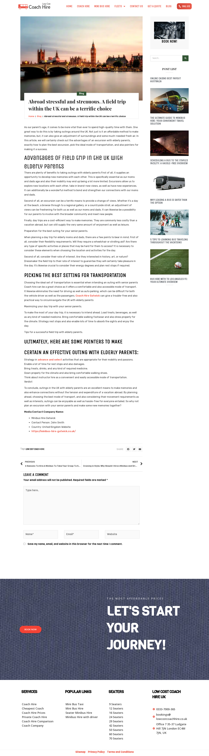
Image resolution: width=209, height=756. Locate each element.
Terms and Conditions (120, 752)
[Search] (185, 58)
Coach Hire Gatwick (88, 295)
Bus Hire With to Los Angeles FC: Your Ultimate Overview (169, 280)
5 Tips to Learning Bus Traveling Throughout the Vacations (169, 241)
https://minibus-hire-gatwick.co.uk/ (54, 431)
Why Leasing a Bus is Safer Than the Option (168, 201)
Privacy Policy (96, 752)
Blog (169, 6)
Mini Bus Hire (102, 6)
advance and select (50, 359)
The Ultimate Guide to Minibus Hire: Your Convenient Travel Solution (167, 120)
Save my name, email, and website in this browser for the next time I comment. (75, 544)
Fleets (118, 6)
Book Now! (169, 41)
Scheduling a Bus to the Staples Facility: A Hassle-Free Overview (169, 162)
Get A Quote (154, 6)
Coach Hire (83, 6)
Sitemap (81, 752)
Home (69, 6)
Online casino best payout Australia (165, 80)
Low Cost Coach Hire (35, 449)
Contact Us (136, 6)
